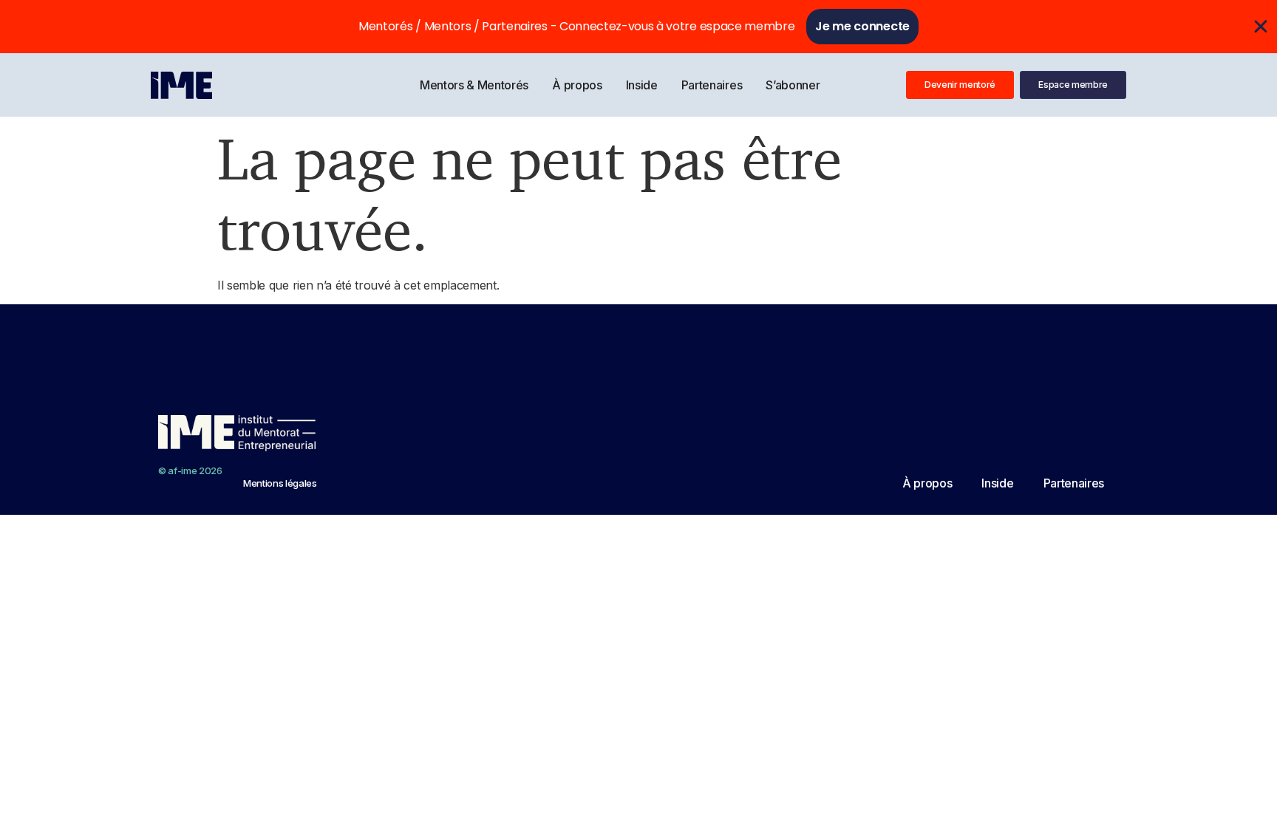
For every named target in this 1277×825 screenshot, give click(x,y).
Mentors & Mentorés (474, 85)
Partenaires (711, 85)
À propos (577, 85)
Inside (642, 85)
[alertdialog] (638, 26)
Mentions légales (280, 483)
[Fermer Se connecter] (1261, 26)
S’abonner (793, 85)
